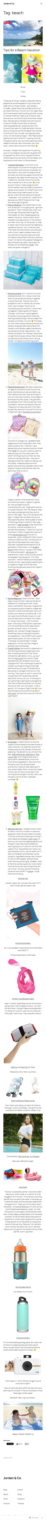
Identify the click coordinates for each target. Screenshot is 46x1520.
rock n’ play (33, 839)
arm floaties (34, 1156)
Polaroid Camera (23, 1338)
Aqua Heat (23, 1187)
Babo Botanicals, (19, 754)
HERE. (31, 245)
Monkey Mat (23, 878)
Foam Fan (24, 1067)
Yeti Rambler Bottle (22, 1287)
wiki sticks (30, 552)
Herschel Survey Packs (32, 412)
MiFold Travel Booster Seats (23, 999)
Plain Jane (19, 658)
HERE (14, 451)
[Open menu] (41, 3)
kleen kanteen (23, 524)
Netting (14, 1067)
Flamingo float (23, 1156)
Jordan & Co (9, 3)
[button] (15, 788)
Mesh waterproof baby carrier (23, 1100)
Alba (15, 757)
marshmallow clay (20, 534)
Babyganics (30, 754)
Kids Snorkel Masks (23, 943)
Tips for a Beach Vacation (21, 50)
